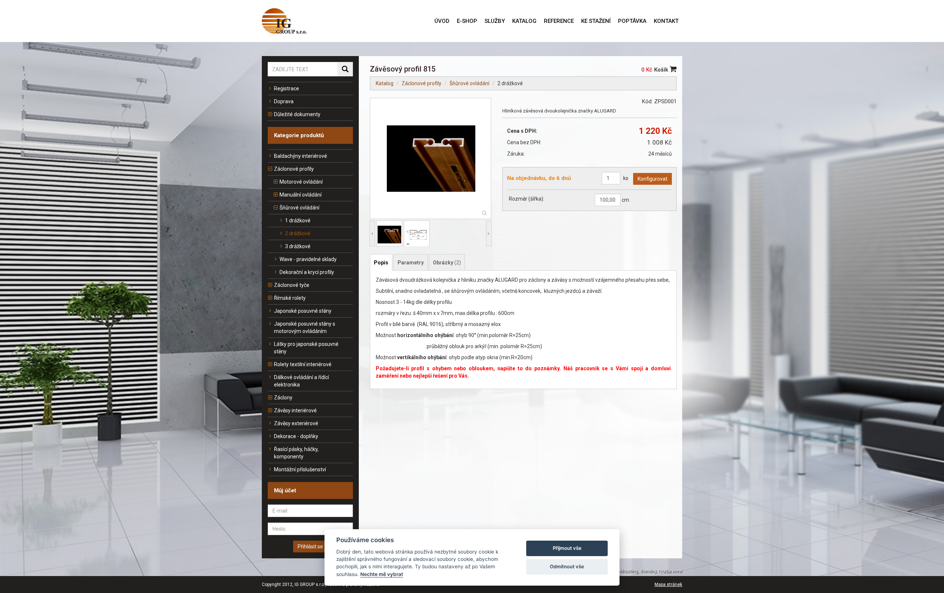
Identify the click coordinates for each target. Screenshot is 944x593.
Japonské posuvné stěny (303, 311)
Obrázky (447, 263)
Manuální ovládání (301, 195)
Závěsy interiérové (295, 410)
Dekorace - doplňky (296, 436)
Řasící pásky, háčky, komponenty (296, 453)
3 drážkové (297, 246)
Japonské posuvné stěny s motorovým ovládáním (304, 327)
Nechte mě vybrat (381, 574)
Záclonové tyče (291, 285)
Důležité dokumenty (297, 114)
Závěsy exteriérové (296, 423)
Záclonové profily (294, 169)
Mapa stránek (668, 584)
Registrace (286, 88)
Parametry (411, 263)
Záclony (283, 397)
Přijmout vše (567, 548)
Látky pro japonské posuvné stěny (306, 347)
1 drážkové (297, 220)
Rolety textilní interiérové (303, 364)
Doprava (284, 101)
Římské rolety (290, 298)
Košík (662, 69)
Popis (381, 263)
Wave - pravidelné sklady (308, 259)
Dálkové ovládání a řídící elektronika (301, 381)
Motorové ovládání (301, 182)
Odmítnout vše (567, 566)
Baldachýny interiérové (300, 156)
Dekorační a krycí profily (307, 272)
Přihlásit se (310, 546)
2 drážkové (297, 233)
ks (625, 178)
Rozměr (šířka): (526, 199)
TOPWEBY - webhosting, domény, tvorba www (636, 571)
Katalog (384, 83)
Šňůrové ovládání (299, 208)
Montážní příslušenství (300, 469)
